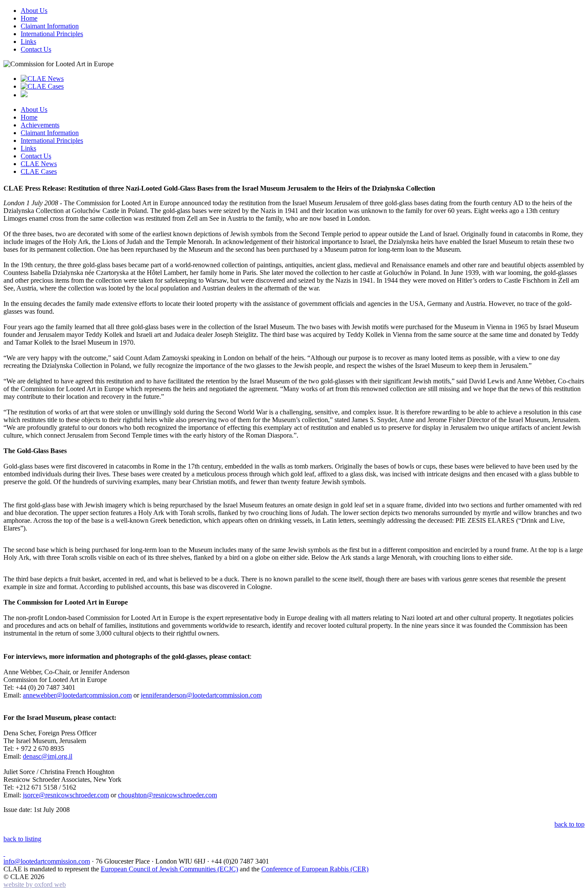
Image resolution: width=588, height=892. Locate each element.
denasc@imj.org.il (47, 756)
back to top (569, 824)
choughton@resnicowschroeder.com (167, 795)
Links (28, 41)
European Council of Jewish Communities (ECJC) (169, 869)
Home (29, 18)
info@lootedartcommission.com (46, 861)
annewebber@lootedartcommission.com (77, 695)
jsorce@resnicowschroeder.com (66, 795)
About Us (34, 10)
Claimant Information (50, 26)
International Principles (52, 33)
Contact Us (36, 49)
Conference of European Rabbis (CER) (314, 869)
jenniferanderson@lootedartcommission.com (201, 695)
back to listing (22, 839)
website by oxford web (34, 884)
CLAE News (39, 163)
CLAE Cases (39, 171)
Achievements (40, 125)
